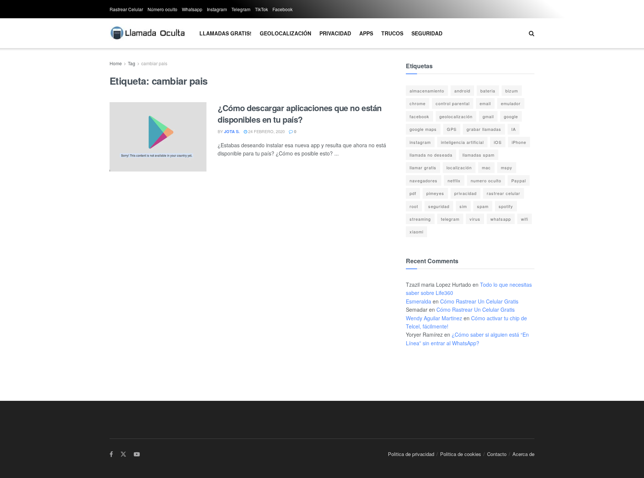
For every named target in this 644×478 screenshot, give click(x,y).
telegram (450, 219)
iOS (498, 142)
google (511, 116)
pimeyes (435, 193)
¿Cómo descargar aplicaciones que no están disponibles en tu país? (300, 113)
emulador (511, 103)
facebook (419, 116)
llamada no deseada (431, 155)
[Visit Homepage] (148, 33)
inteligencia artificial (462, 142)
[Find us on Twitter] (123, 454)
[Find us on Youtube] (137, 454)
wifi (524, 219)
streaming (420, 219)
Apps (366, 33)
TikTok (261, 9)
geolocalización (456, 116)
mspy (506, 167)
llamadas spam (479, 155)
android (462, 91)
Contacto (496, 453)
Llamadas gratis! (225, 33)
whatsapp (500, 219)
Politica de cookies (460, 453)
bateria (487, 91)
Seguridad (426, 33)
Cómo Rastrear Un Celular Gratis (479, 301)
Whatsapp (192, 9)
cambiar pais (154, 63)
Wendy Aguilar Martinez (434, 318)
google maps (423, 129)
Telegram (240, 9)
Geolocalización (285, 33)
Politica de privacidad (411, 453)
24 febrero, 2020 (266, 131)
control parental (453, 103)
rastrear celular (503, 193)
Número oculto (162, 9)
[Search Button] (531, 33)
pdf (413, 193)
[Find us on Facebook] (111, 454)
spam (483, 206)
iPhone (519, 142)
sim (463, 206)
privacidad (465, 193)
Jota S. (232, 131)
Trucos (392, 33)
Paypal (518, 180)
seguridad (438, 206)
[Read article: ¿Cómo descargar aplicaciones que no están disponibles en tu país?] (158, 137)
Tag (131, 63)
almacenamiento (427, 91)
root (414, 206)
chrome (418, 103)
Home (116, 63)
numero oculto (486, 180)
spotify (506, 206)
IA (513, 129)
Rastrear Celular (126, 9)
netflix (454, 180)
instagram (420, 142)
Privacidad (335, 33)
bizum (511, 91)
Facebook (282, 9)
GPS (452, 129)
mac (486, 167)
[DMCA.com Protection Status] (428, 366)
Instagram (217, 9)
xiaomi (416, 232)
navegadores (424, 180)
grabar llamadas (484, 129)
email (485, 103)
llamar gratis (423, 167)
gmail (488, 116)
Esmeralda (418, 301)
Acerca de (523, 453)
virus (475, 219)
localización (459, 167)
